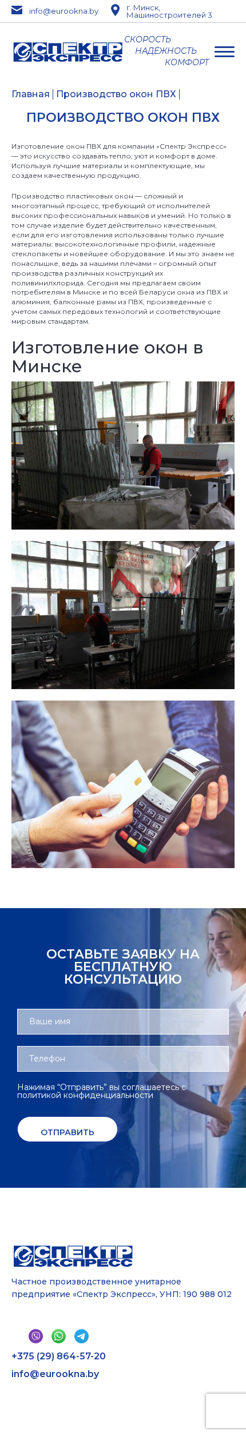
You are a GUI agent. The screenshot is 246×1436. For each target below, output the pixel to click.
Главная (30, 94)
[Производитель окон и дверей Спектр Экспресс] (67, 51)
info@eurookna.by (59, 11)
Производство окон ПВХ (116, 94)
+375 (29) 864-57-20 (58, 1356)
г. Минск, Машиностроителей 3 (169, 11)
